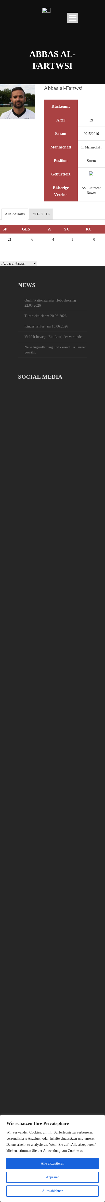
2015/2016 (41, 214)
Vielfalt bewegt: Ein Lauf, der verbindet (53, 337)
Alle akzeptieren (52, 1163)
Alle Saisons (15, 214)
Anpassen (52, 1177)
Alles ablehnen (52, 1191)
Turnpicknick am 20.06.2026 (45, 316)
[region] (52, 1158)
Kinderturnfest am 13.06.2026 (46, 326)
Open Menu (72, 18)
